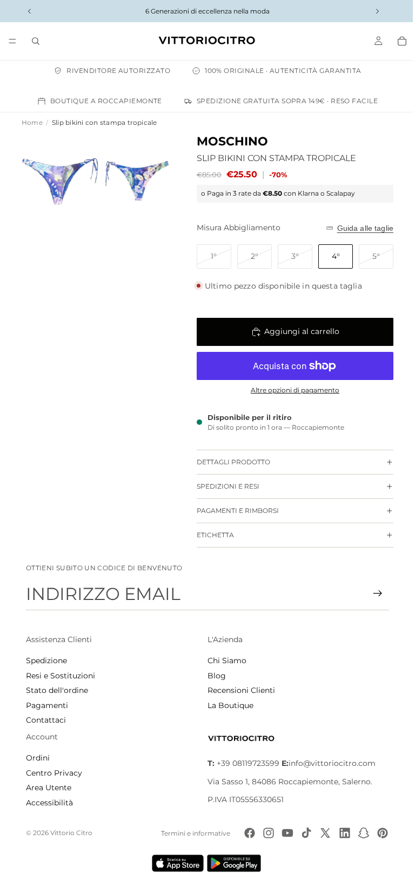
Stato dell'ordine (57, 690)
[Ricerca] (36, 41)
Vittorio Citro (71, 833)
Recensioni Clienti (238, 690)
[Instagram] (263, 832)
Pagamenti (47, 705)
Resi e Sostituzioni (60, 676)
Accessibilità (49, 803)
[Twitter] (319, 832)
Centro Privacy (54, 773)
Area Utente (48, 787)
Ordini (38, 758)
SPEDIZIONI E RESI (222, 486)
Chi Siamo (224, 660)
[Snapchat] (358, 832)
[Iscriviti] (372, 593)
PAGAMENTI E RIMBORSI (232, 510)
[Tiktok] (300, 832)
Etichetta (210, 535)
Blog (214, 676)
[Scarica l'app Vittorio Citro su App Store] (175, 863)
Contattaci (46, 720)
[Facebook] (244, 832)
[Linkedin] (339, 832)
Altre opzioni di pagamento (289, 390)
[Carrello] (397, 41)
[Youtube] (282, 832)
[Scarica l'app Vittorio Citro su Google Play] (233, 863)
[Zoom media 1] (59, 180)
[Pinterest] (377, 832)
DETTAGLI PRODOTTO (228, 462)
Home (32, 122)
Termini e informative (190, 833)
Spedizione (46, 660)
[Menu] (12, 41)
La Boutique (228, 705)
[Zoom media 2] (133, 180)
